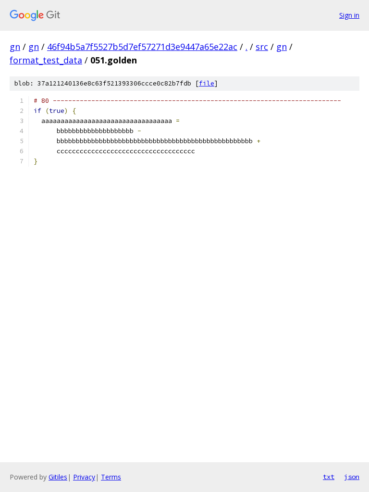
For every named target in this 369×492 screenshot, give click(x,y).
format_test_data (46, 60)
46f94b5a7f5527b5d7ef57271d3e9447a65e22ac (142, 46)
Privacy (84, 476)
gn (15, 46)
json (351, 476)
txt (328, 476)
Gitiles (58, 476)
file (206, 83)
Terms (111, 476)
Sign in (349, 15)
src (262, 46)
